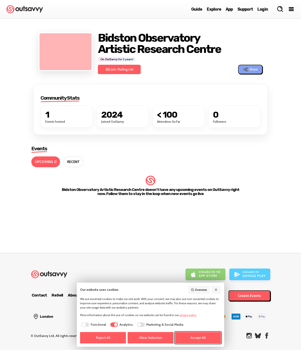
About (73, 295)
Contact (39, 295)
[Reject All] (216, 290)
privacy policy (187, 315)
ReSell (57, 295)
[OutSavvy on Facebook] (266, 335)
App (229, 9)
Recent (73, 162)
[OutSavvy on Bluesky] (257, 335)
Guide (196, 9)
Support (245, 9)
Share (253, 69)
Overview (201, 290)
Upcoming (45, 162)
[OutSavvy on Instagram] (249, 335)
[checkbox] (93, 324)
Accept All (198, 338)
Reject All (103, 338)
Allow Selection (150, 338)
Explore (214, 9)
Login (262, 9)
